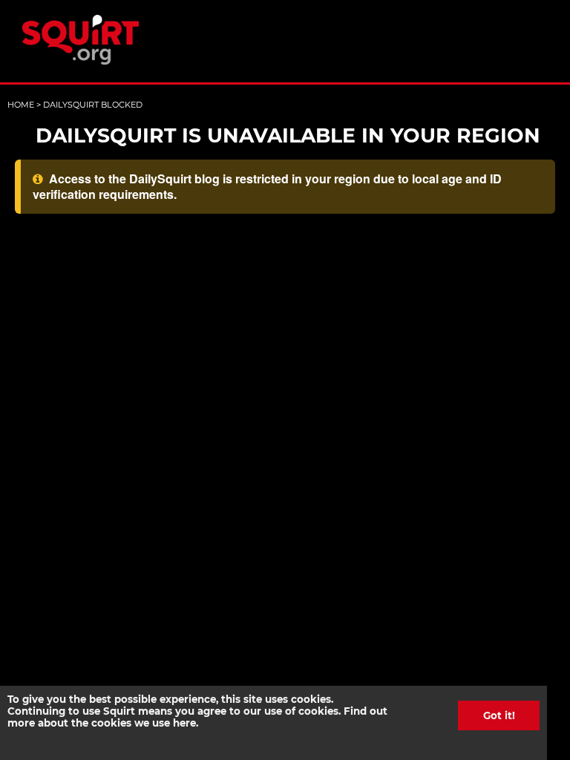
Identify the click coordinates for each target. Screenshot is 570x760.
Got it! (499, 715)
